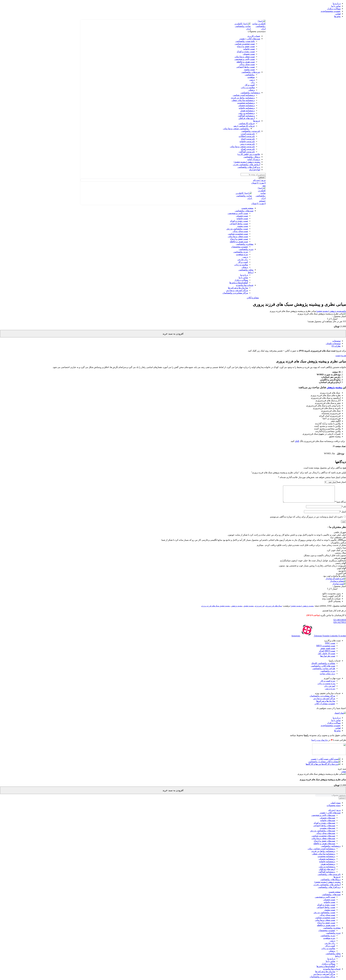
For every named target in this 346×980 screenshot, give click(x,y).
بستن (343, 771)
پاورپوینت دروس (247, 144)
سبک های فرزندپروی (273, 606)
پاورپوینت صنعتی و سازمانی (242, 146)
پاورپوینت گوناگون (247, 151)
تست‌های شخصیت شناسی (323, 836)
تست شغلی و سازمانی (244, 56)
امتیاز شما (341, 482)
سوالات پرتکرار (241, 280)
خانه (344, 311)
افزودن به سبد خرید (173, 333)
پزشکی (251, 90)
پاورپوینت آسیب (248, 133)
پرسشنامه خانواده (247, 108)
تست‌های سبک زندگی (325, 833)
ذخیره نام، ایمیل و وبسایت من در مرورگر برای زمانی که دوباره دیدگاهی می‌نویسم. (306, 517)
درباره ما (244, 275)
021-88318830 (339, 620)
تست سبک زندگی (247, 64)
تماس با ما (243, 277)
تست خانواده (249, 49)
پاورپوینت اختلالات (247, 136)
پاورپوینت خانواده (247, 141)
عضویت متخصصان (239, 246)
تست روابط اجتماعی (245, 67)
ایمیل (343, 511)
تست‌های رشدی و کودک (324, 823)
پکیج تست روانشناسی (245, 41)
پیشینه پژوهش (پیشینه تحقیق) (329, 311)
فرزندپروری (259, 606)
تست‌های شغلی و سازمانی (323, 838)
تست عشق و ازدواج (246, 46)
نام (344, 506)
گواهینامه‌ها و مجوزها (238, 282)
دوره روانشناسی (240, 252)
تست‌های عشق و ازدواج (324, 841)
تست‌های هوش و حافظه (324, 843)
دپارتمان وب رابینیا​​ (319, 740)
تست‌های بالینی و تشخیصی (323, 815)
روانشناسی (250, 74)
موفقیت (251, 77)
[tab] (170, 341)
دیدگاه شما (340, 502)
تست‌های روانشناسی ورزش (322, 830)
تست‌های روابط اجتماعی (324, 825)
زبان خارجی (242, 259)
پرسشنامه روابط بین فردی (243, 98)
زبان (253, 82)
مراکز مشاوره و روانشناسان (235, 293)
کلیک (297, 441)
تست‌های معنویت (327, 828)
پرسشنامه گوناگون (246, 115)
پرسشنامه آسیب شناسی (244, 95)
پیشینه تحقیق (249, 606)
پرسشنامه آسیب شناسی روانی (321, 848)
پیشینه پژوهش (334, 387)
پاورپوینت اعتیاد (248, 139)
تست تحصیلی (249, 54)
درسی (252, 80)
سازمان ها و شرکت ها (238, 288)
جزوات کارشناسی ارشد (244, 126)
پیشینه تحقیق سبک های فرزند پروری (215, 606)
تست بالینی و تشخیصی (244, 59)
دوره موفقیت (242, 254)
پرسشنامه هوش (247, 110)
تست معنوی (249, 69)
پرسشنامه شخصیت (246, 103)
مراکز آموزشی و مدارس (237, 290)
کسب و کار (250, 85)
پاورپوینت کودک (248, 149)
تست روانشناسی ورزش (237, 228)
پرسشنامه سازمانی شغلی (243, 100)
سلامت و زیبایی (248, 87)
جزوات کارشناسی (247, 123)
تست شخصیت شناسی (245, 44)
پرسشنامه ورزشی (246, 113)
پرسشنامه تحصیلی (246, 105)
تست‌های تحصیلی (327, 818)
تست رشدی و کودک (246, 51)
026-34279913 (339, 622)
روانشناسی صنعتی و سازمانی (236, 128)
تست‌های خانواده (327, 820)
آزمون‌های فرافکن (246, 118)
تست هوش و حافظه (246, 62)
